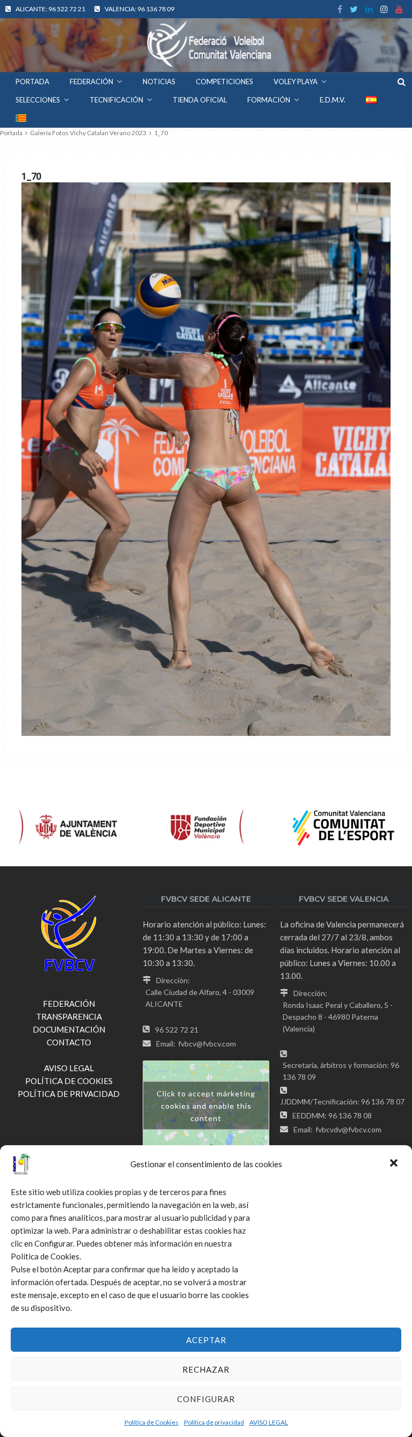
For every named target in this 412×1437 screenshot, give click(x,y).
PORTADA (32, 81)
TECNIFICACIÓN (116, 99)
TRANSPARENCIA (69, 1016)
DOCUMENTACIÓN (69, 1029)
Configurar (206, 1399)
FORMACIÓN (268, 99)
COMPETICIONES (224, 81)
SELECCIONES (38, 99)
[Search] (401, 81)
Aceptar (206, 1340)
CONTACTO (69, 1042)
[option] (68, 828)
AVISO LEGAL (268, 1422)
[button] (394, 1164)
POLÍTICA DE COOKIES (69, 1081)
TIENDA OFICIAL (200, 99)
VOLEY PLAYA (296, 81)
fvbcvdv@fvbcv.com (348, 1129)
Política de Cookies (151, 1422)
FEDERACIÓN (91, 81)
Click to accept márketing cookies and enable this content (206, 1106)
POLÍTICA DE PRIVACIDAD (69, 1094)
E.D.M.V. (332, 99)
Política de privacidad (214, 1422)
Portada (11, 133)
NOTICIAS (159, 81)
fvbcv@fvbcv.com (207, 1043)
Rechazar (206, 1369)
